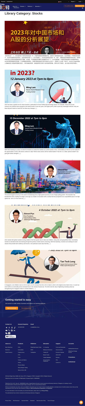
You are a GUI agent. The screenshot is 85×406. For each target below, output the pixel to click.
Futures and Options (22, 359)
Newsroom (7, 349)
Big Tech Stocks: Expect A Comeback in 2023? (15, 67)
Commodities (20, 349)
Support (73, 1)
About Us (15, 6)
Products (22, 6)
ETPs (19, 354)
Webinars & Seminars (47, 349)
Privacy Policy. (45, 390)
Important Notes (25, 400)
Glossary (58, 357)
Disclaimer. (49, 388)
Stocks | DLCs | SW (22, 370)
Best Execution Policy (41, 400)
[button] (82, 8)
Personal (3, 1)
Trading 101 (45, 352)
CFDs (19, 347)
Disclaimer (32, 400)
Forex (19, 357)
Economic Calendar (60, 352)
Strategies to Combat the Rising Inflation (14, 247)
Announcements (59, 349)
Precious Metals (21, 365)
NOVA (32, 349)
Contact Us (58, 362)
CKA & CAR (58, 354)
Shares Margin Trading (23, 367)
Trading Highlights (47, 357)
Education (37, 6)
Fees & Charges (51, 400)
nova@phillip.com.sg (35, 327)
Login (80, 1)
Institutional (9, 1)
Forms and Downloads (60, 347)
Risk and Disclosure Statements (38, 388)
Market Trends (46, 354)
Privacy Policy (8, 400)
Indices (19, 362)
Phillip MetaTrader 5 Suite (36, 347)
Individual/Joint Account (73, 348)
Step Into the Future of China (11, 157)
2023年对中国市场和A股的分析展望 (12, 18)
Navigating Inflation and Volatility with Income (15, 202)
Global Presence (8, 352)
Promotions (16, 7)
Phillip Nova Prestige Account (72, 352)
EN (60, 1)
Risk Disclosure (16, 400)
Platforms (30, 6)
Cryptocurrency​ (21, 352)
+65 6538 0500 (21, 327)
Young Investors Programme (46, 360)
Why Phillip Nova (8, 347)
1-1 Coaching (46, 347)
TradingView (33, 352)
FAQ (57, 359)
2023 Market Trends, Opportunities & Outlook (15, 112)
